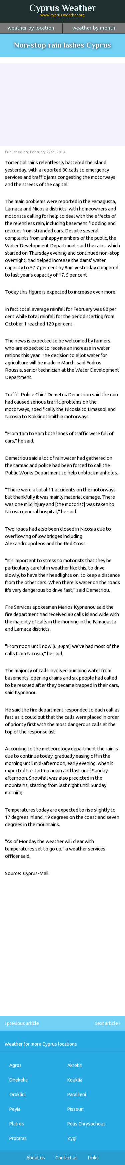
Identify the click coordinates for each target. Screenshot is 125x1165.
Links (93, 1157)
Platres (16, 1123)
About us (35, 1157)
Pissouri (75, 1109)
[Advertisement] (63, 104)
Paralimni (76, 1094)
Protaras (18, 1138)
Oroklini (17, 1094)
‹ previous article (22, 1023)
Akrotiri (74, 1065)
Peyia (14, 1109)
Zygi (71, 1138)
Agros (15, 1065)
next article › (107, 1023)
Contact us (66, 1157)
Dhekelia (18, 1080)
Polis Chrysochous (86, 1123)
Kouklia (74, 1080)
